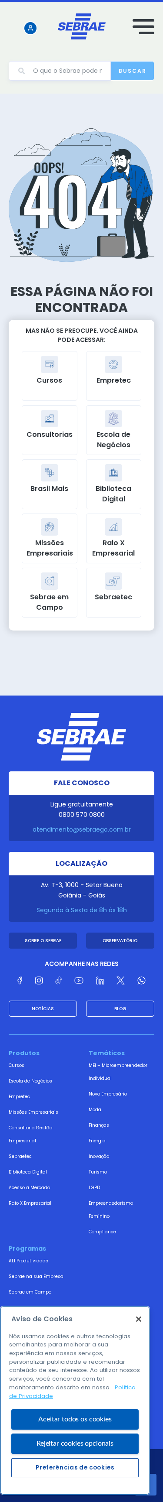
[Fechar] (138, 1319)
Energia (97, 1141)
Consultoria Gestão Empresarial (30, 1134)
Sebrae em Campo (30, 1292)
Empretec (19, 1096)
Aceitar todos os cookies (74, 1419)
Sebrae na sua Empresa (36, 1276)
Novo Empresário (108, 1094)
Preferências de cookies (75, 1467)
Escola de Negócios (30, 1081)
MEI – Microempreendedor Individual (118, 1072)
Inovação (99, 1156)
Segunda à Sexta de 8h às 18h (82, 910)
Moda (95, 1109)
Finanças (99, 1125)
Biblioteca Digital (28, 1172)
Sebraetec (20, 1156)
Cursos (16, 1065)
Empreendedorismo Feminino (111, 1209)
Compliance (102, 1232)
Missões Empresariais (33, 1112)
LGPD (94, 1187)
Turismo (98, 1172)
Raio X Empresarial (30, 1203)
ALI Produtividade (28, 1261)
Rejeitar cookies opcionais (75, 1443)
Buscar (132, 71)
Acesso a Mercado (29, 1187)
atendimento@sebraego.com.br (82, 829)
